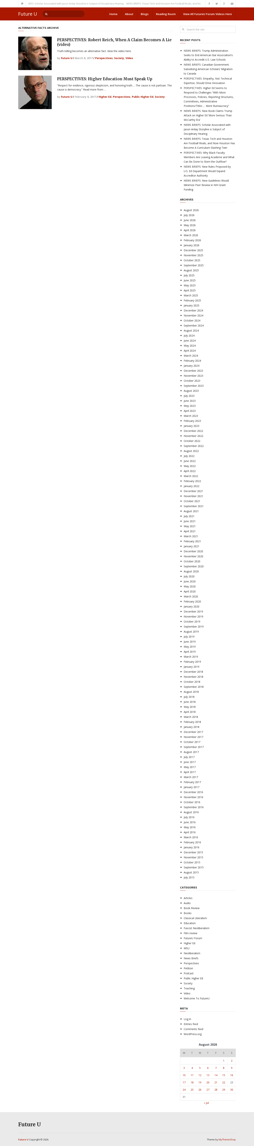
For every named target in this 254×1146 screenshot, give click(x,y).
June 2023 (190, 401)
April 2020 (190, 591)
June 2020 (190, 581)
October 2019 (192, 621)
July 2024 (189, 335)
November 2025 (193, 255)
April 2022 (190, 471)
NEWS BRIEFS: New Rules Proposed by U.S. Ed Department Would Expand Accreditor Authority (207, 171)
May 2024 (190, 345)
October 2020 (192, 561)
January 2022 (191, 486)
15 (223, 1075)
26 (199, 1089)
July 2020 (189, 576)
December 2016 (193, 792)
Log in (187, 1019)
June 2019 (190, 641)
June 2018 (190, 702)
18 (192, 1082)
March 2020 (191, 596)
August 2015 (191, 872)
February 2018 (192, 722)
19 (199, 1082)
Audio (187, 903)
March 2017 (191, 777)
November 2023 (193, 375)
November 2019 (193, 616)
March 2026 (191, 235)
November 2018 (193, 676)
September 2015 (194, 867)
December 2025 (193, 250)
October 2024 (192, 320)
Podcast (189, 973)
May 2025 (190, 285)
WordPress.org (193, 1034)
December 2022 (193, 431)
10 (184, 1075)
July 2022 (189, 456)
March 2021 (191, 536)
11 (192, 1075)
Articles (188, 898)
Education (190, 923)
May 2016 (190, 827)
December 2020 (193, 551)
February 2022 (192, 481)
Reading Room (166, 14)
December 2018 (193, 671)
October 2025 (192, 260)
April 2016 (190, 832)
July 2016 (189, 817)
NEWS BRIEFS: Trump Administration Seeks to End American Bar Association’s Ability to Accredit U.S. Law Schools (208, 55)
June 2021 (190, 521)
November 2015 (193, 857)
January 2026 (191, 245)
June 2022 (190, 461)
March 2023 (191, 416)
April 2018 (190, 712)
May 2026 (190, 225)
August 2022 (191, 451)
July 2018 (189, 697)
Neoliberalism (192, 953)
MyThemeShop (227, 1139)
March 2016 (191, 837)
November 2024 (193, 315)
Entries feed (191, 1024)
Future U (27, 14)
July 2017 (189, 757)
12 (199, 1075)
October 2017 (192, 742)
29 (223, 1089)
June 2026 (190, 220)
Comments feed (193, 1029)
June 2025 (190, 280)
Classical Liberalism (195, 918)
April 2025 (190, 290)
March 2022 (191, 476)
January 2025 (191, 305)
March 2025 (191, 295)
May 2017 (190, 767)
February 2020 (192, 601)
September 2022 (194, 446)
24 (184, 1089)
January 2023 (191, 426)
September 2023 (194, 385)
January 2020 (191, 606)
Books (188, 913)
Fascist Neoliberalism (196, 928)
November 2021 (193, 496)
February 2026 (192, 240)
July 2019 (189, 636)
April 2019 (190, 651)
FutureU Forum (193, 938)
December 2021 (193, 491)
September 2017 (194, 747)
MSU (186, 948)
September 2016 (194, 807)
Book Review (192, 908)
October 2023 (192, 380)
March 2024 (191, 355)
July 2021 (189, 516)
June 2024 (190, 340)
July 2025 (189, 275)
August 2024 (191, 330)
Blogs (145, 14)
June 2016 (190, 822)
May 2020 (190, 586)
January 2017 (191, 787)
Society (119, 58)
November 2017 (193, 737)
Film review (190, 933)
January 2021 (191, 546)
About (129, 14)
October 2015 (192, 862)
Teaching (189, 988)
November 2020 (193, 556)
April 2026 (190, 230)
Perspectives (104, 58)
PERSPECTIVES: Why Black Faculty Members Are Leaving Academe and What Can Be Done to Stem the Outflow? (209, 157)
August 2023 (191, 390)
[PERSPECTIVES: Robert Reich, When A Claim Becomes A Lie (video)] (35, 53)
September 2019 (194, 626)
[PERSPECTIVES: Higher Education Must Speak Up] (35, 92)
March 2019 (191, 656)
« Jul (206, 1103)
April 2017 (190, 772)
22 (223, 1082)
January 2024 (191, 365)
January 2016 (191, 847)
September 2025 (194, 265)
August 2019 (191, 631)
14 (215, 1075)
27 (207, 1089)
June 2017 (190, 762)
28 (215, 1089)
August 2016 (191, 812)
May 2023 (190, 406)
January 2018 (191, 727)
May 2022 (190, 466)
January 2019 (191, 666)
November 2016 (193, 797)
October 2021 (192, 501)
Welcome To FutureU (197, 998)
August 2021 (191, 511)
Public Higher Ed (142, 96)
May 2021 (190, 526)
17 (184, 1082)
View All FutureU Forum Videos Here (207, 14)
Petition (188, 968)
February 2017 (192, 782)
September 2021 (194, 506)
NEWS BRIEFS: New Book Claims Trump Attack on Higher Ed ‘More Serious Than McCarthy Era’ (208, 115)
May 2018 (190, 707)
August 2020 (191, 571)
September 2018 (194, 686)
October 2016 (192, 802)
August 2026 (191, 210)
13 (207, 1075)
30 (231, 1089)
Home (113, 14)
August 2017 (191, 752)
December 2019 (193, 611)
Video (129, 58)
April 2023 (190, 411)
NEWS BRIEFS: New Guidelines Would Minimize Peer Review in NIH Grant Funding (206, 185)
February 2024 (192, 360)
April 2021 (190, 531)
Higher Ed (105, 96)
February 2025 (192, 300)
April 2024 (190, 350)
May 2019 (190, 646)
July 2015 (189, 877)
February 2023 (192, 421)
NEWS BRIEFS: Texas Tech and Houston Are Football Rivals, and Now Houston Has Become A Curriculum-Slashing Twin (180, 3)
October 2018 (192, 681)
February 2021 (192, 541)
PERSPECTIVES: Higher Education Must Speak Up (104, 79)
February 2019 (192, 661)
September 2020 (194, 566)
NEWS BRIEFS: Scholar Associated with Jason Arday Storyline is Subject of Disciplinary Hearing (59, 3)
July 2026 (189, 215)
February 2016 (192, 842)
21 (215, 1082)
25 (192, 1089)
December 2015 (193, 852)
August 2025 (191, 270)
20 (207, 1082)
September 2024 (194, 325)
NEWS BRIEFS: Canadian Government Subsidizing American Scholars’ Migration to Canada (208, 69)
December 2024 (193, 310)
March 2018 (191, 717)
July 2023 (189, 395)
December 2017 (193, 732)
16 (231, 1075)
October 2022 (192, 441)
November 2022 (193, 436)
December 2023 (193, 370)
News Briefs (191, 958)
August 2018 (191, 692)
